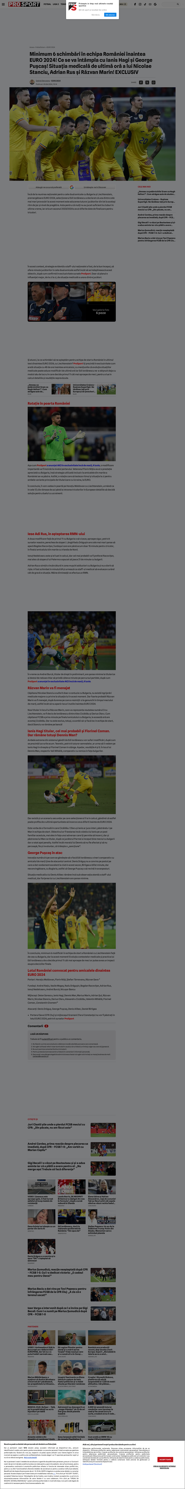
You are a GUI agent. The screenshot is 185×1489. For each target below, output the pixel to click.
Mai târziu (96, 14)
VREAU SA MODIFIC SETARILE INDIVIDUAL (164, 1467)
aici (54, 1473)
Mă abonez (110, 14)
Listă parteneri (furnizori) (92, 1464)
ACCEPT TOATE (165, 1459)
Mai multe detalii (30, 1458)
